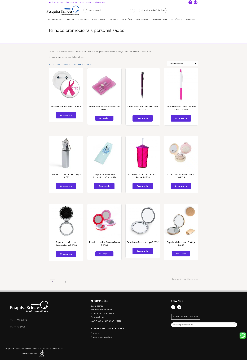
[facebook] (173, 307)
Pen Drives (190, 19)
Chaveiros (113, 19)
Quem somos (96, 306)
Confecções (83, 19)
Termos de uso (97, 317)
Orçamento (66, 115)
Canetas (70, 19)
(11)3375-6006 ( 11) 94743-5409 (64, 2)
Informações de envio (101, 310)
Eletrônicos (176, 19)
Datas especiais (55, 19)
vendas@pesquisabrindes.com (94, 2)
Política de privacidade (102, 313)
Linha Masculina (159, 19)
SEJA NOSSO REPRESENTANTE (105, 321)
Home (126, 41)
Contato (94, 333)
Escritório (127, 19)
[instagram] (179, 307)
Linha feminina (142, 19)
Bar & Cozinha (98, 19)
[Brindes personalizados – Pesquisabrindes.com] (63, 10)
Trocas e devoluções (101, 337)
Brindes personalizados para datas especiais (150, 41)
